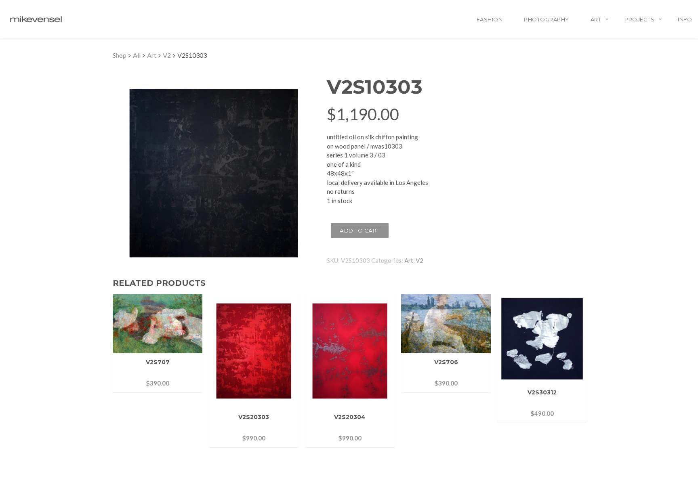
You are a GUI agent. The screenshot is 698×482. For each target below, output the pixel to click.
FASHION (490, 19)
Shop (119, 55)
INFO (685, 19)
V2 (167, 55)
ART (596, 19)
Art (151, 55)
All (137, 55)
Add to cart (360, 230)
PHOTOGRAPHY (546, 19)
